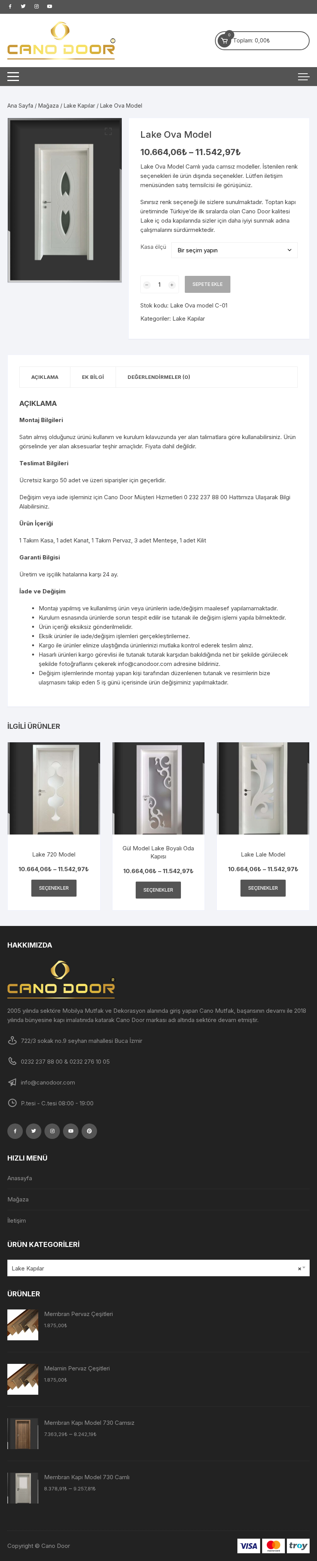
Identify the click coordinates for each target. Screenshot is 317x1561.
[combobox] (158, 1268)
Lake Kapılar (79, 105)
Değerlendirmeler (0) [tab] (159, 377)
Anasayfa (19, 1178)
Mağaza (48, 105)
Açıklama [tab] (44, 377)
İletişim (16, 1220)
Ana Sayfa (20, 105)
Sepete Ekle (208, 284)
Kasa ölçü (153, 246)
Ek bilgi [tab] (93, 377)
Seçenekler (54, 888)
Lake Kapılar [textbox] (157, 1268)
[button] (108, 131)
